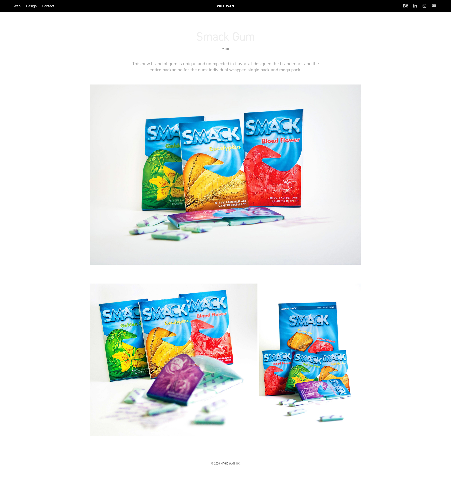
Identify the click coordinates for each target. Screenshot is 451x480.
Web (17, 6)
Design (31, 6)
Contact (48, 6)
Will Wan (225, 6)
